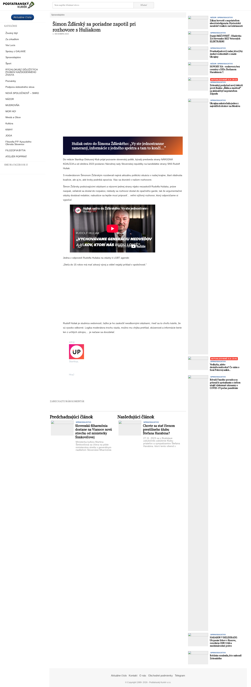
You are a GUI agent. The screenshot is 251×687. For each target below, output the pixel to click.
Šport (8, 63)
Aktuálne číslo (22, 17)
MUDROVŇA (12, 105)
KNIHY (9, 129)
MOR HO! (10, 111)
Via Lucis (10, 45)
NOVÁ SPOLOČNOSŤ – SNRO (22, 93)
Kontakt (133, 675)
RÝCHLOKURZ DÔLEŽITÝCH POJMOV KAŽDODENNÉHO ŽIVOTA (21, 72)
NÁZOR (9, 99)
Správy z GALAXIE (15, 51)
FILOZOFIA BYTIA (15, 150)
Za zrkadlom (12, 39)
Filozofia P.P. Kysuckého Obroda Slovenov (18, 143)
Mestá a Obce (13, 117)
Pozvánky (10, 81)
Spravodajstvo (13, 57)
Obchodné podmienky (160, 675)
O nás (142, 675)
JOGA (8, 135)
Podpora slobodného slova (19, 87)
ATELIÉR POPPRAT (16, 156)
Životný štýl (11, 33)
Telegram (180, 675)
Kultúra (9, 123)
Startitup (73, 361)
